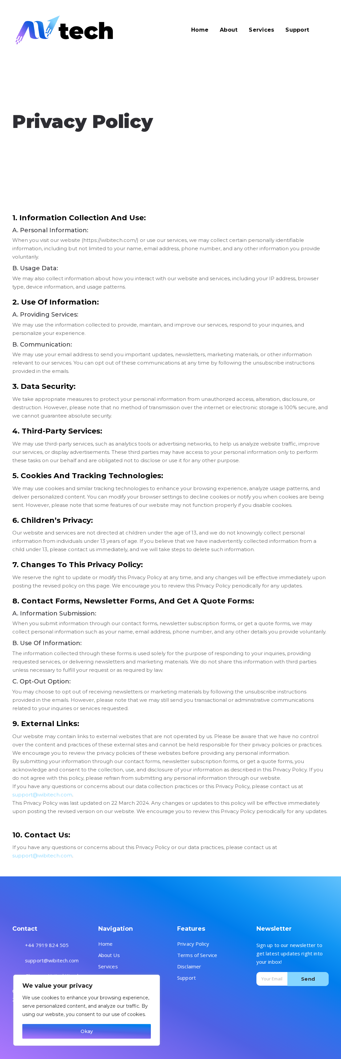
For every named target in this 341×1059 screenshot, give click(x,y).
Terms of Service (197, 955)
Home (105, 944)
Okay (87, 1031)
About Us (109, 955)
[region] (86, 1010)
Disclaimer (189, 966)
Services (108, 966)
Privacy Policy (193, 944)
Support (186, 978)
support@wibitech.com (42, 794)
